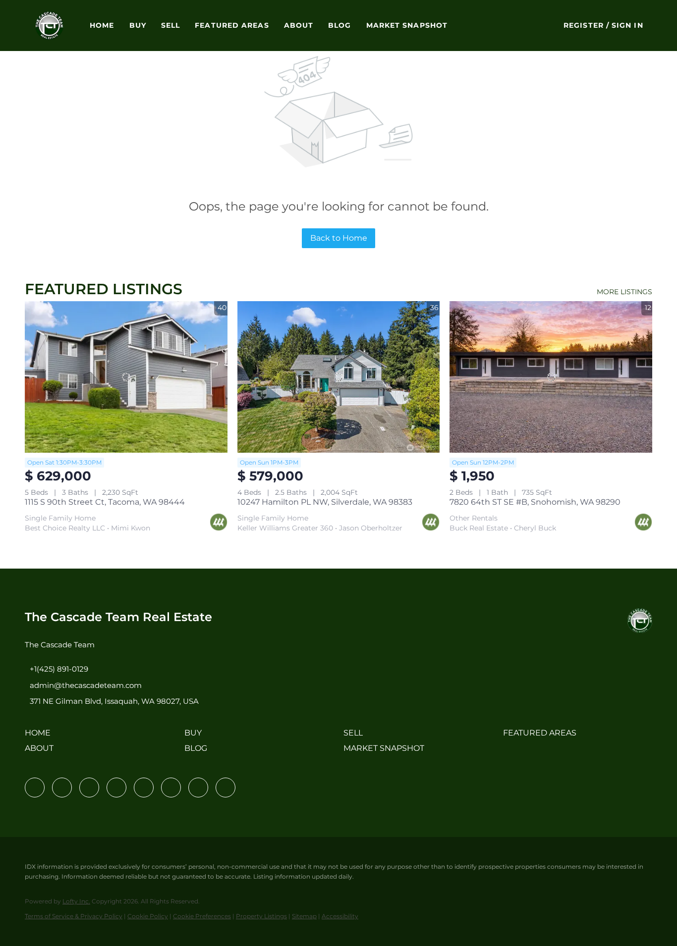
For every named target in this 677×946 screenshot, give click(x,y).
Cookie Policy (147, 916)
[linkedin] (62, 787)
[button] (49, 25)
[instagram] (144, 787)
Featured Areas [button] (232, 25)
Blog (339, 25)
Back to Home (338, 238)
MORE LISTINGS (624, 291)
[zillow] (116, 787)
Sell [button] (170, 25)
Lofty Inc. (76, 901)
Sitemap (304, 916)
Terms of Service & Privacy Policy (73, 916)
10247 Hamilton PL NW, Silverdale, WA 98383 (324, 502)
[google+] (225, 787)
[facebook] (35, 787)
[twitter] (89, 787)
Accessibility (340, 916)
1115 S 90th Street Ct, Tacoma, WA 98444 (105, 502)
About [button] (299, 25)
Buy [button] (137, 25)
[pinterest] (198, 787)
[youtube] (171, 787)
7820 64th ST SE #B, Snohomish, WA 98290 (535, 502)
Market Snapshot (407, 25)
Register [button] (584, 25)
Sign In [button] (627, 25)
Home (102, 25)
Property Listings (261, 916)
